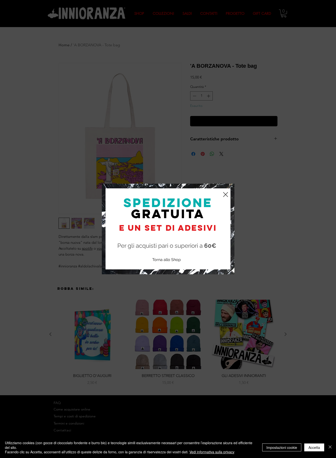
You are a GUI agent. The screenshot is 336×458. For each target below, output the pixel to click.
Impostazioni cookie (281, 447)
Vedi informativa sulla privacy (211, 451)
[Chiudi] (330, 447)
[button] (225, 194)
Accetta (314, 447)
